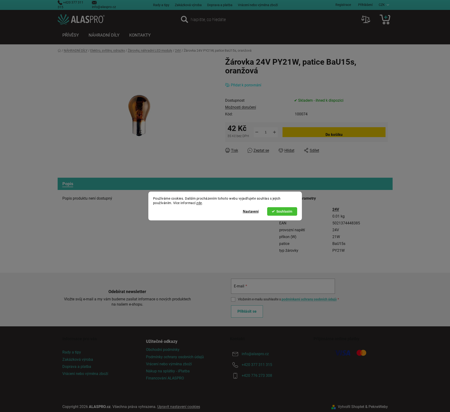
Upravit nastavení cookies (178, 406)
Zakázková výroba (188, 5)
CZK (382, 5)
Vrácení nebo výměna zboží (258, 5)
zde (199, 203)
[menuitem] (71, 35)
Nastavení (251, 211)
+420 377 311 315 (257, 365)
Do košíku (334, 134)
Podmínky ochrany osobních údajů (175, 357)
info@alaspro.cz (104, 7)
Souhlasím (284, 211)
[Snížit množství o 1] (257, 132)
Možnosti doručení (240, 107)
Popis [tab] (67, 183)
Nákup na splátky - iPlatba (168, 371)
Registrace (343, 5)
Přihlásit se (247, 311)
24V (335, 209)
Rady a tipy (161, 5)
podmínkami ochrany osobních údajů (309, 299)
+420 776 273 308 (257, 376)
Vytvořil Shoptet (351, 406)
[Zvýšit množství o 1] (275, 132)
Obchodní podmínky (163, 349)
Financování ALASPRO (165, 378)
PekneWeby (378, 406)
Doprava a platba (219, 5)
